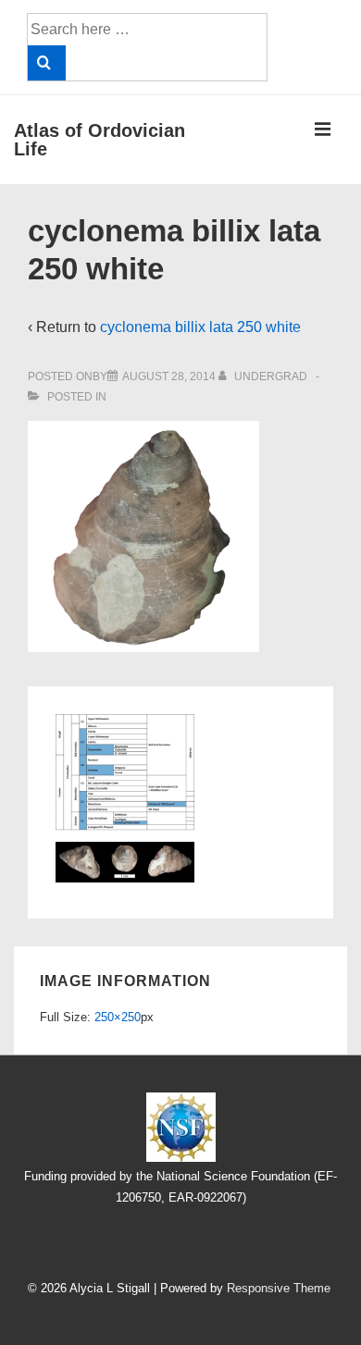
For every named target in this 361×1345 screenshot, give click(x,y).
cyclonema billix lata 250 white (200, 327)
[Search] (47, 62)
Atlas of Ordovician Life (99, 139)
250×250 (117, 1017)
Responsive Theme (278, 1288)
